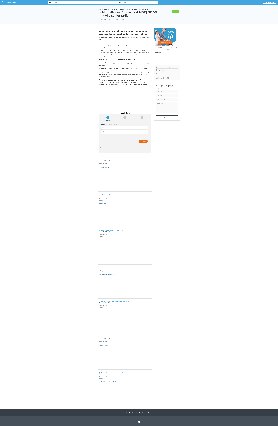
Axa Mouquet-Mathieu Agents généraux (108, 239)
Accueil (99, 9)
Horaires (167, 49)
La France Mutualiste (104, 167)
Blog (143, 412)
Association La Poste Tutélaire (106, 274)
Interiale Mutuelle (103, 203)
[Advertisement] (125, 99)
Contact (148, 412)
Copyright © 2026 (130, 412)
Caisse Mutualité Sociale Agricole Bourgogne (110, 310)
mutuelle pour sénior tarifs (110, 9)
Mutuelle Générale (103, 345)
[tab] (125, 159)
